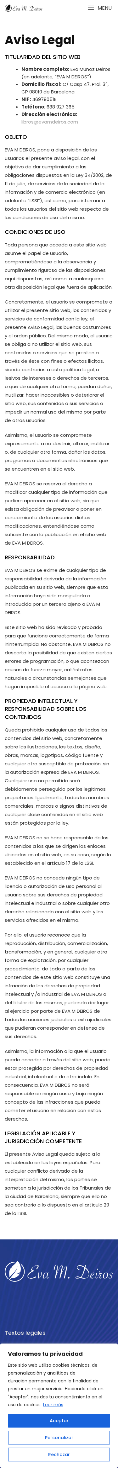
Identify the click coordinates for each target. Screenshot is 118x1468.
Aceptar (59, 1421)
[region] (59, 1406)
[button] (99, 8)
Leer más (53, 1405)
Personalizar (59, 1437)
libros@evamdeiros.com (49, 122)
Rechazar (59, 1454)
